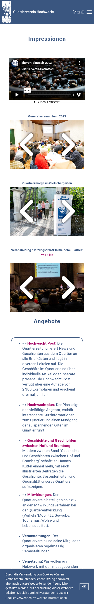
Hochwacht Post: (41, 343)
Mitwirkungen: (39, 494)
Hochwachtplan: (41, 405)
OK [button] (84, 586)
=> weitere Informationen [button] (50, 598)
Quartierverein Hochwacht (33, 12)
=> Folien (47, 255)
